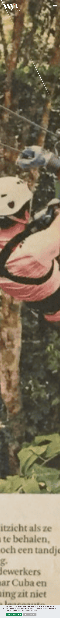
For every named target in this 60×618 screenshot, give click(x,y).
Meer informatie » (33, 610)
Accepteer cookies (14, 614)
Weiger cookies (30, 614)
